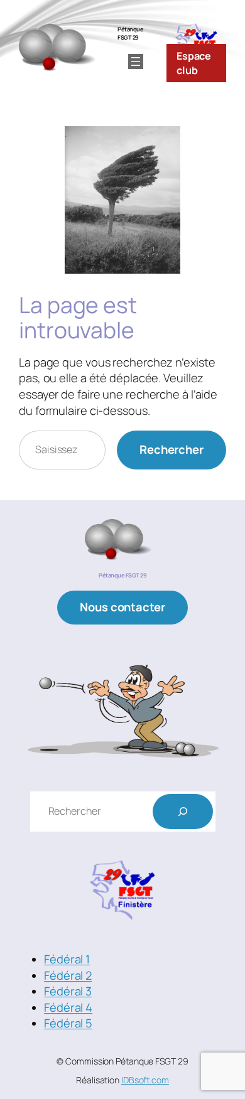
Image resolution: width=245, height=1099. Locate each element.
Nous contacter (122, 606)
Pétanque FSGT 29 (130, 33)
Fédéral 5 (68, 1023)
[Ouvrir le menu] (135, 61)
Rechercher (171, 449)
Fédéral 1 (67, 959)
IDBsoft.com (145, 1080)
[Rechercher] (183, 811)
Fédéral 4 (68, 1007)
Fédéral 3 (68, 991)
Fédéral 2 (68, 975)
